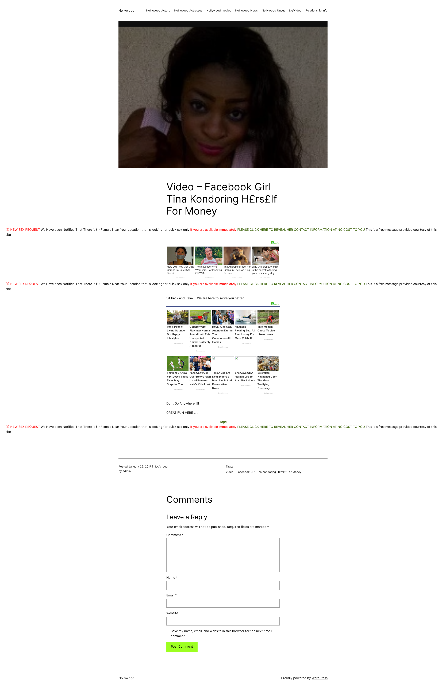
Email (171, 595)
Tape (223, 422)
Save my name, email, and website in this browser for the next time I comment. (221, 633)
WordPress (320, 678)
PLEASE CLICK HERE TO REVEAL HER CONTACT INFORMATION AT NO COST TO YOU (301, 229)
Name (172, 577)
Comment (174, 535)
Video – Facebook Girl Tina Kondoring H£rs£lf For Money (263, 472)
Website (172, 613)
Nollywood (126, 10)
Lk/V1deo (161, 466)
